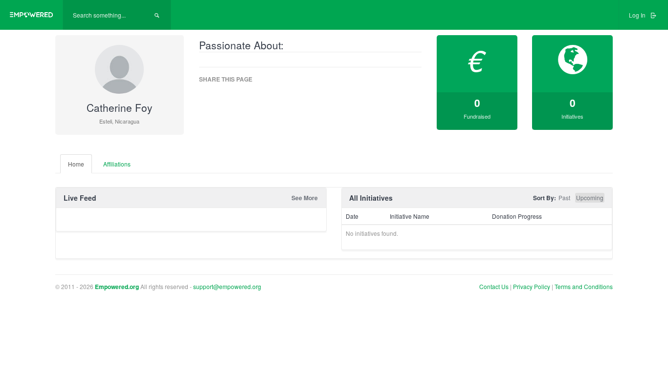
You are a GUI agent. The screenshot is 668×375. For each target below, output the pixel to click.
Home (76, 164)
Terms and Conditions (584, 286)
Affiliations (117, 164)
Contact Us (494, 286)
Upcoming (589, 197)
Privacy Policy (532, 286)
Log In (638, 15)
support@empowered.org (227, 286)
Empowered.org (117, 286)
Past (564, 197)
